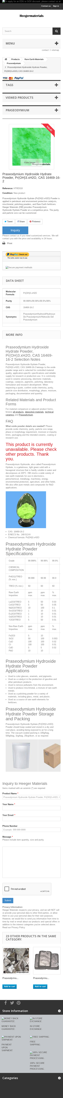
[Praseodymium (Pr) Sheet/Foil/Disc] (47, 960)
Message (7, 837)
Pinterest (35, 221)
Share (22, 221)
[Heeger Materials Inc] (31, 15)
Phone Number (9, 826)
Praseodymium (26, 415)
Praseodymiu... (10, 978)
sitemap (55, 50)
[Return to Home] (6, 59)
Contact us (46, 6)
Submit (8, 900)
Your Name (8, 804)
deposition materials (34, 412)
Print (9, 243)
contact (45, 50)
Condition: (7, 193)
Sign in (56, 6)
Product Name (10, 793)
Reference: (7, 188)
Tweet (9, 221)
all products (18, 412)
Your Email (8, 815)
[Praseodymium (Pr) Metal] (16, 960)
